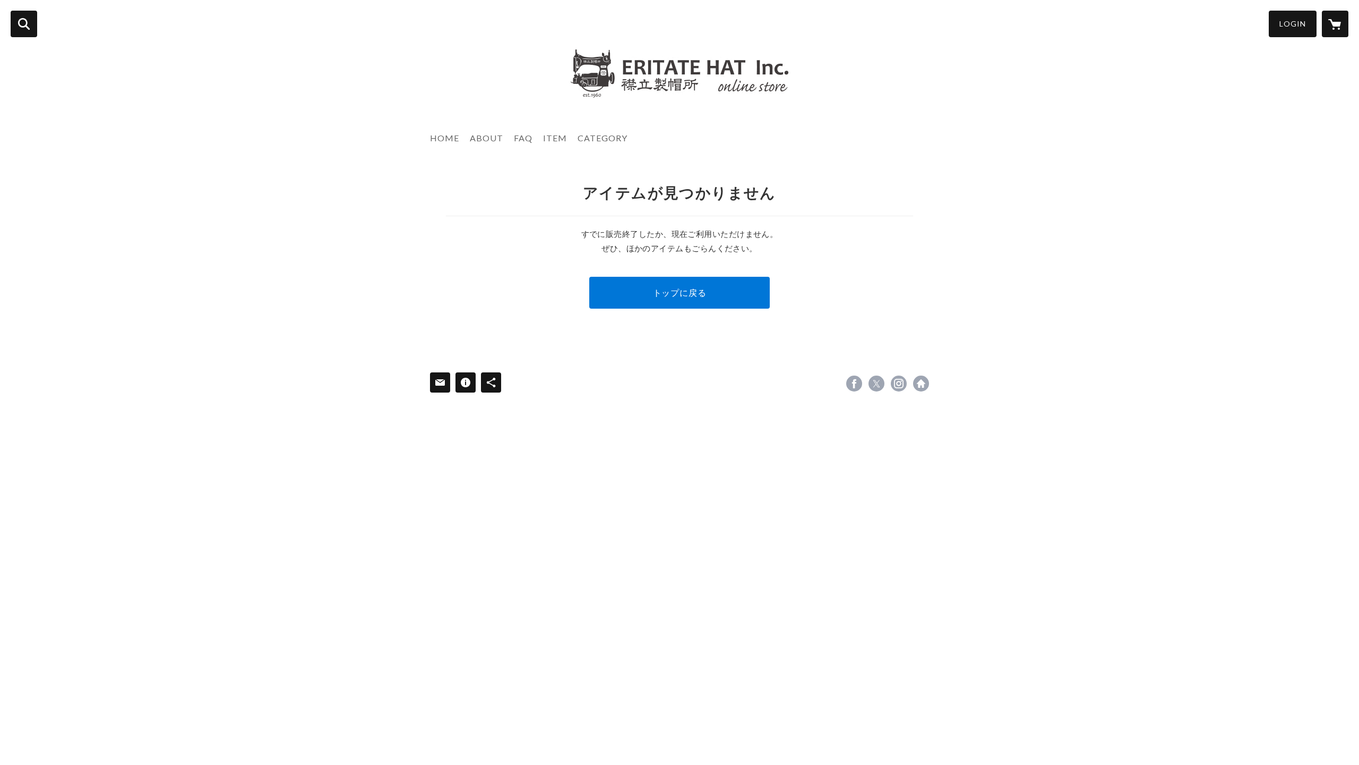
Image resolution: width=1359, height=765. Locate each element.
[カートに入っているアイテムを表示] (1335, 24)
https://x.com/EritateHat (876, 384)
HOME (444, 138)
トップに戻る (680, 292)
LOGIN (1292, 23)
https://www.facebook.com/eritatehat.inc (854, 384)
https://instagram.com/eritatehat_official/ (899, 384)
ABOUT (486, 138)
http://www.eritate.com (921, 384)
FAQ (523, 138)
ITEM (555, 138)
